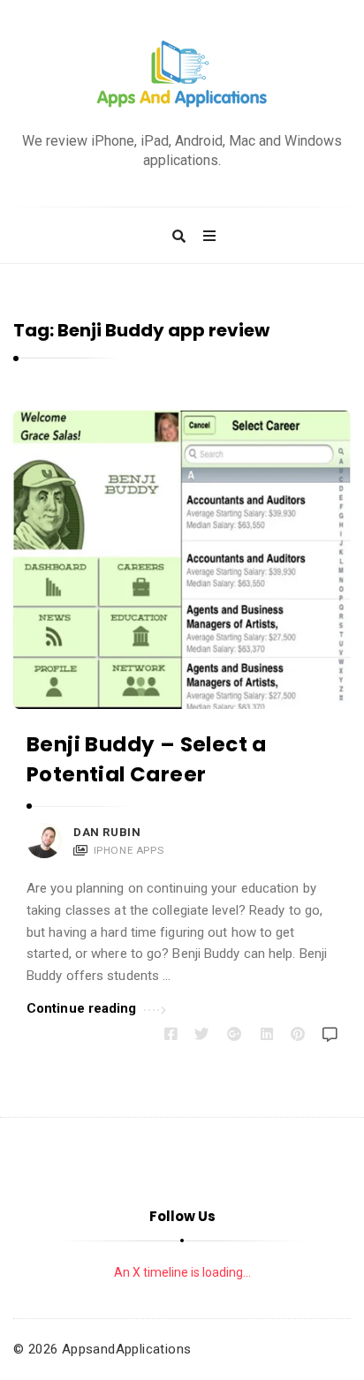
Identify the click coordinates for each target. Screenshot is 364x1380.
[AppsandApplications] (182, 74)
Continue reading (82, 1008)
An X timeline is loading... (182, 1272)
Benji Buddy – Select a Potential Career (147, 759)
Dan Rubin (106, 832)
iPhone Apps (129, 850)
